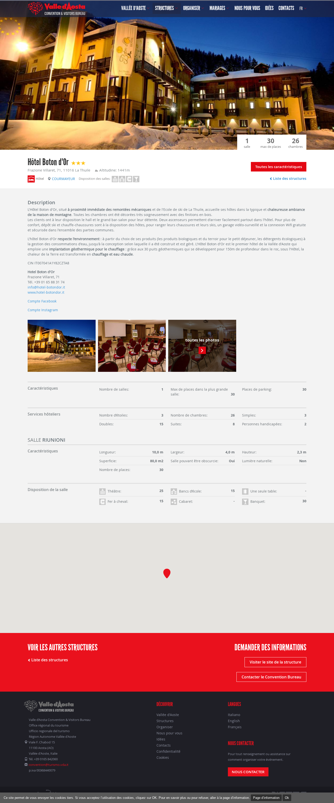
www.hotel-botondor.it (46, 292)
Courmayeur (63, 178)
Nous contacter (248, 771)
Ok (287, 798)
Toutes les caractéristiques (278, 166)
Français (235, 727)
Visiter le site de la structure (275, 662)
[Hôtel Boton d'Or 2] (132, 346)
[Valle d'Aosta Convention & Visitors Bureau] (56, 8)
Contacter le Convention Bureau (271, 677)
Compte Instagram (43, 310)
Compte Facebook (42, 301)
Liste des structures (289, 178)
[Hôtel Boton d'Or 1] (62, 346)
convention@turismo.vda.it (48, 764)
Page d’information (266, 798)
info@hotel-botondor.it (46, 287)
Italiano (234, 714)
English (234, 720)
